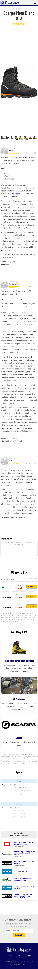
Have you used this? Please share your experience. (19, 543)
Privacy (24, 964)
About (9, 955)
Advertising (26, 955)
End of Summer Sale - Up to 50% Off (24, 888)
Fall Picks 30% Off (20, 872)
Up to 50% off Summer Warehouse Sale (22, 879)
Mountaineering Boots (22, 8)
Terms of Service (15, 964)
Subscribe (19, 935)
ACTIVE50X (24, 898)
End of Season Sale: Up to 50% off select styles (23, 843)
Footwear (12, 8)
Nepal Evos (23, 313)
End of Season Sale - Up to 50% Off (24, 862)
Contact (17, 955)
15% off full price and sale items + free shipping (23, 895)
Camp (15, 194)
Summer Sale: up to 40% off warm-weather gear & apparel (24, 853)
